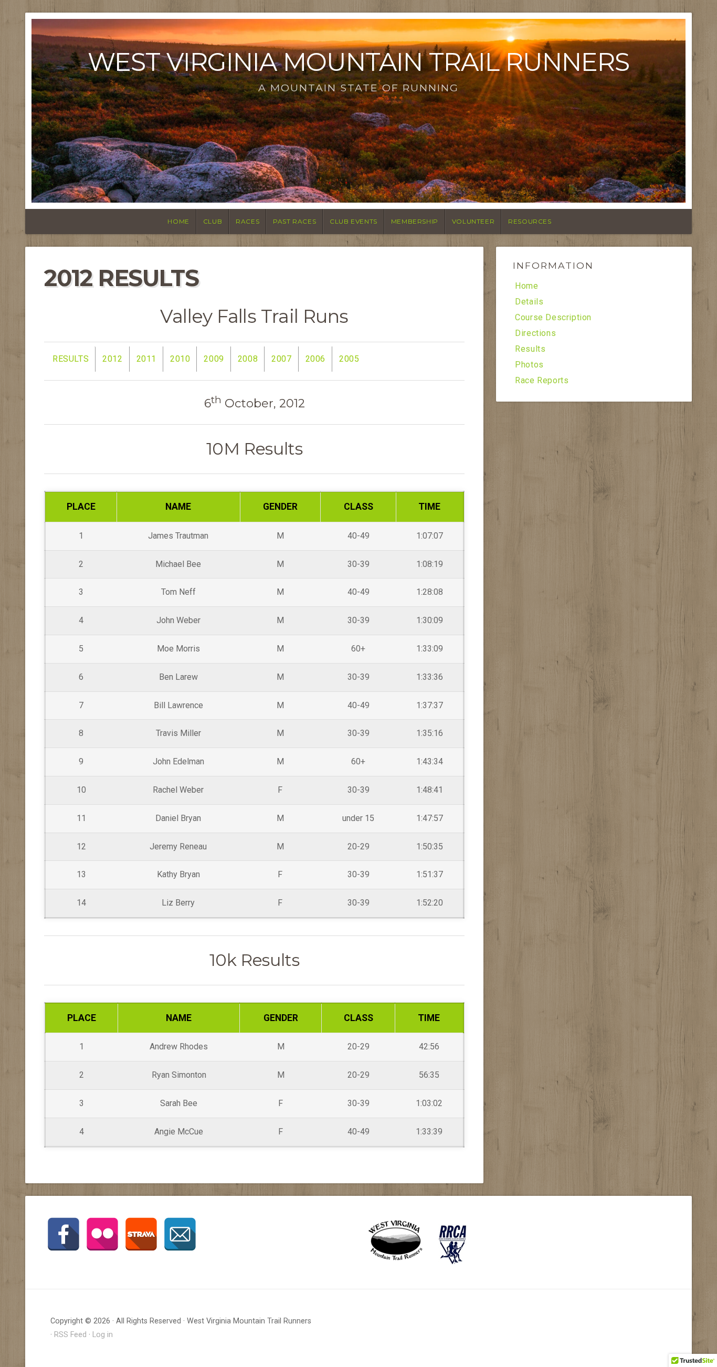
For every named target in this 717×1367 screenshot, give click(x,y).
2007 (281, 359)
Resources (529, 221)
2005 (349, 359)
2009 (214, 359)
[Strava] (141, 1234)
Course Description (553, 317)
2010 (180, 359)
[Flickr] (102, 1234)
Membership (414, 221)
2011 (146, 359)
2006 (315, 359)
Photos (529, 365)
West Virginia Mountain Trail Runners (358, 62)
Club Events (353, 221)
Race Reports (541, 380)
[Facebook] (63, 1234)
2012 (112, 359)
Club (212, 221)
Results (70, 359)
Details (529, 302)
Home (178, 221)
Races (247, 221)
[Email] (180, 1234)
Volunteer (473, 221)
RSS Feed (70, 1334)
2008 (248, 359)
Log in (102, 1334)
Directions (535, 333)
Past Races (294, 221)
